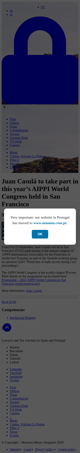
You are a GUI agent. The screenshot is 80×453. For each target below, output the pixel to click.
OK (40, 234)
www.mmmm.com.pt (49, 223)
